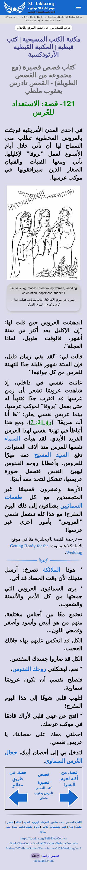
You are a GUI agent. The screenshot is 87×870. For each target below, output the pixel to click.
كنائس (45, 827)
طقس (10, 822)
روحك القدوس (29, 669)
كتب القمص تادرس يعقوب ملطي (43, 793)
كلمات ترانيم (25, 827)
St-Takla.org (10, 17)
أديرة (36, 827)
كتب (64, 827)
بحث (61, 822)
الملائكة (51, 570)
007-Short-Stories (53, 20)
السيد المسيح (51, 455)
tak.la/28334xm (44, 860)
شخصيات (55, 827)
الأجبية (26, 822)
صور (7, 827)
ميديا (14, 827)
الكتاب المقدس (74, 822)
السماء (12, 439)
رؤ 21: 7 (41, 422)
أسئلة (18, 822)
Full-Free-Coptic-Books (32, 17)
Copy (35, 855)
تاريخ (70, 827)
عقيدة (78, 827)
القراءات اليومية (40, 822)
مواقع (43, 831)
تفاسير (54, 822)
